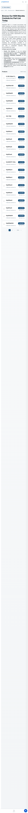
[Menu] (26, 2)
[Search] (23, 2)
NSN (6, 10)
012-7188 (8, 116)
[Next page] (21, 230)
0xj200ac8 (9, 108)
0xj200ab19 (9, 93)
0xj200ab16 (9, 101)
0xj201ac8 (9, 139)
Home (2, 10)
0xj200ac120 (9, 85)
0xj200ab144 (9, 223)
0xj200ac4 (9, 131)
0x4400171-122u (10, 162)
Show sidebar (7, 7)
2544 (18, 230)
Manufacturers (11, 10)
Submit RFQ (21, 77)
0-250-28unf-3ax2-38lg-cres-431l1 (11, 76)
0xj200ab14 (9, 215)
